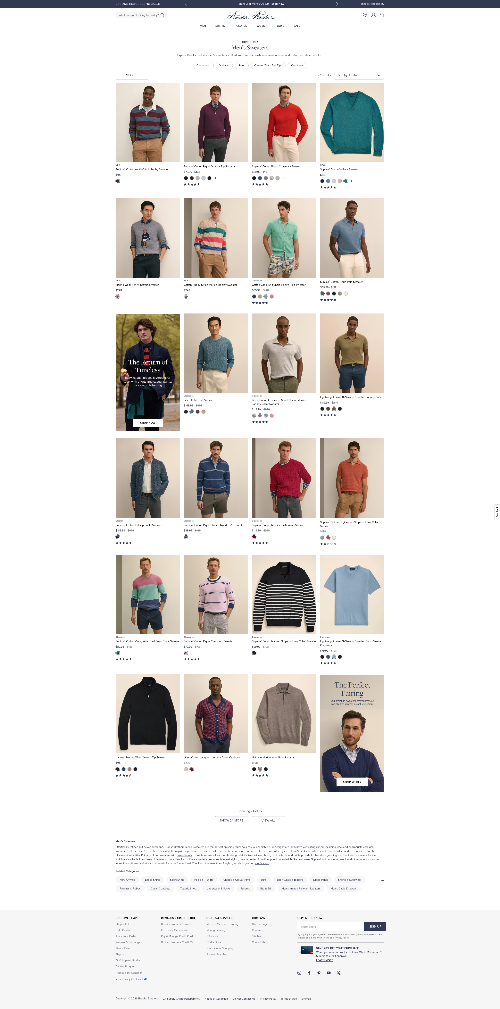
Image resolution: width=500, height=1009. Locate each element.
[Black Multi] (254, 653)
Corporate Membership (175, 930)
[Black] (186, 178)
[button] (382, 15)
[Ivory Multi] (186, 769)
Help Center (123, 930)
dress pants (320, 879)
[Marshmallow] (334, 538)
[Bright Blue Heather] (260, 178)
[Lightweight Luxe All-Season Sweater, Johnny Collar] (352, 353)
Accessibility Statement (129, 972)
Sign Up (375, 927)
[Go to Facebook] (309, 973)
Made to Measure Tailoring (222, 924)
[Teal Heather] (346, 181)
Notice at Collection (216, 998)
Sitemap (306, 998)
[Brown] (192, 178)
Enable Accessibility (372, 3)
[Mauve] (328, 293)
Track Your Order (126, 936)
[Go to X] (338, 973)
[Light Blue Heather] (203, 178)
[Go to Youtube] (329, 973)
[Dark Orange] (328, 538)
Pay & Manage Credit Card (177, 936)
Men (203, 26)
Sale (297, 26)
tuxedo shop (188, 888)
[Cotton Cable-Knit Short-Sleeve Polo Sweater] (284, 238)
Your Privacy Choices (128, 979)
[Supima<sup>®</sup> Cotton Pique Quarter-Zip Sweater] (216, 122)
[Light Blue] (266, 415)
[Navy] (209, 178)
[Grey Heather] (272, 178)
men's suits (262, 863)
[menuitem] (203, 26)
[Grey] (260, 296)
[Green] (254, 415)
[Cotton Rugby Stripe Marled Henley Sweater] (216, 238)
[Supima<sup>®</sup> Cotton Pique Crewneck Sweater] (284, 122)
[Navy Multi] (186, 537)
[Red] (254, 537)
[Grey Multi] (118, 296)
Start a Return (124, 948)
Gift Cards (212, 936)
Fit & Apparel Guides (128, 960)
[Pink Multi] (186, 653)
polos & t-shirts (203, 879)
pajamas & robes (130, 888)
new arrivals (127, 879)
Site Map (257, 936)
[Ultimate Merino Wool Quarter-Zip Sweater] (148, 713)
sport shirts (177, 879)
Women (262, 26)
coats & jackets (160, 888)
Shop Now (278, 3)
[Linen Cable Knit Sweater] (216, 353)
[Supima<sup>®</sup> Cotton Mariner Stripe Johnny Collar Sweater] (284, 594)
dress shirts (152, 879)
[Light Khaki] (203, 412)
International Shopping (220, 948)
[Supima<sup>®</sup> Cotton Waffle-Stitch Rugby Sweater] (148, 122)
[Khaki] (260, 415)
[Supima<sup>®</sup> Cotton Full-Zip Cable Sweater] (148, 478)
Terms (326, 937)
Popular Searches (217, 954)
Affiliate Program (125, 966)
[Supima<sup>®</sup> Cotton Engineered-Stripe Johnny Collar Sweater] (352, 478)
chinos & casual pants (237, 879)
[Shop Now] (148, 372)
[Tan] (340, 293)
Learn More (324, 960)
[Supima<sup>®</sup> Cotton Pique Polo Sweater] (352, 238)
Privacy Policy (342, 937)
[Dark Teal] (328, 657)
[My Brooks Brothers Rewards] (138, 4)
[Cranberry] (198, 412)
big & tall (265, 888)
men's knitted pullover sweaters (301, 888)
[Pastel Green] (266, 296)
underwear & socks (218, 888)
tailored (245, 888)
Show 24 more (231, 820)
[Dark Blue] (254, 296)
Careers (257, 930)
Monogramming (215, 930)
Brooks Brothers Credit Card (178, 942)
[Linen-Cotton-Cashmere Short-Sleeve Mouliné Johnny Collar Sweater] (284, 353)
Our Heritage (260, 924)
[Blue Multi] (118, 181)
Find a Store (213, 942)
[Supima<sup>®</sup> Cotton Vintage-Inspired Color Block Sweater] (148, 594)
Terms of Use (289, 998)
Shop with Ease (125, 924)
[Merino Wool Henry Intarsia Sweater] (148, 238)
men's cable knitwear (344, 888)
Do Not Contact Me (243, 998)
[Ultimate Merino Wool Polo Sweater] (284, 713)
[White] (346, 293)
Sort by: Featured (349, 75)
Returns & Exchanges (129, 942)
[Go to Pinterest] (319, 973)
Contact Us (258, 942)
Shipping (121, 954)
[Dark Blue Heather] (328, 181)
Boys (280, 26)
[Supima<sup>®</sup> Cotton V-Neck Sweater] (352, 122)
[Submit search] (162, 15)
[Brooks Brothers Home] (250, 15)
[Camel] (198, 178)
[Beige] (277, 178)
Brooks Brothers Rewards (176, 924)
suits (264, 879)
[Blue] (322, 293)
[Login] (373, 15)
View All (269, 820)
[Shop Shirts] (352, 733)
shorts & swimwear (349, 879)
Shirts (220, 26)
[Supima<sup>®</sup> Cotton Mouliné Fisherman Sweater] (284, 478)
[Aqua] (192, 412)
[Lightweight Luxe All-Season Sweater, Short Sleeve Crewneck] (352, 594)
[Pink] (272, 296)
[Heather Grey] (266, 178)
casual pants (184, 855)
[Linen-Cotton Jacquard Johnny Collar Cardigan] (216, 713)
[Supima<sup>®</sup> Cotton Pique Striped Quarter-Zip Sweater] (216, 478)
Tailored (240, 26)
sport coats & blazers (290, 879)
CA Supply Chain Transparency (181, 998)
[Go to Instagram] (299, 973)
